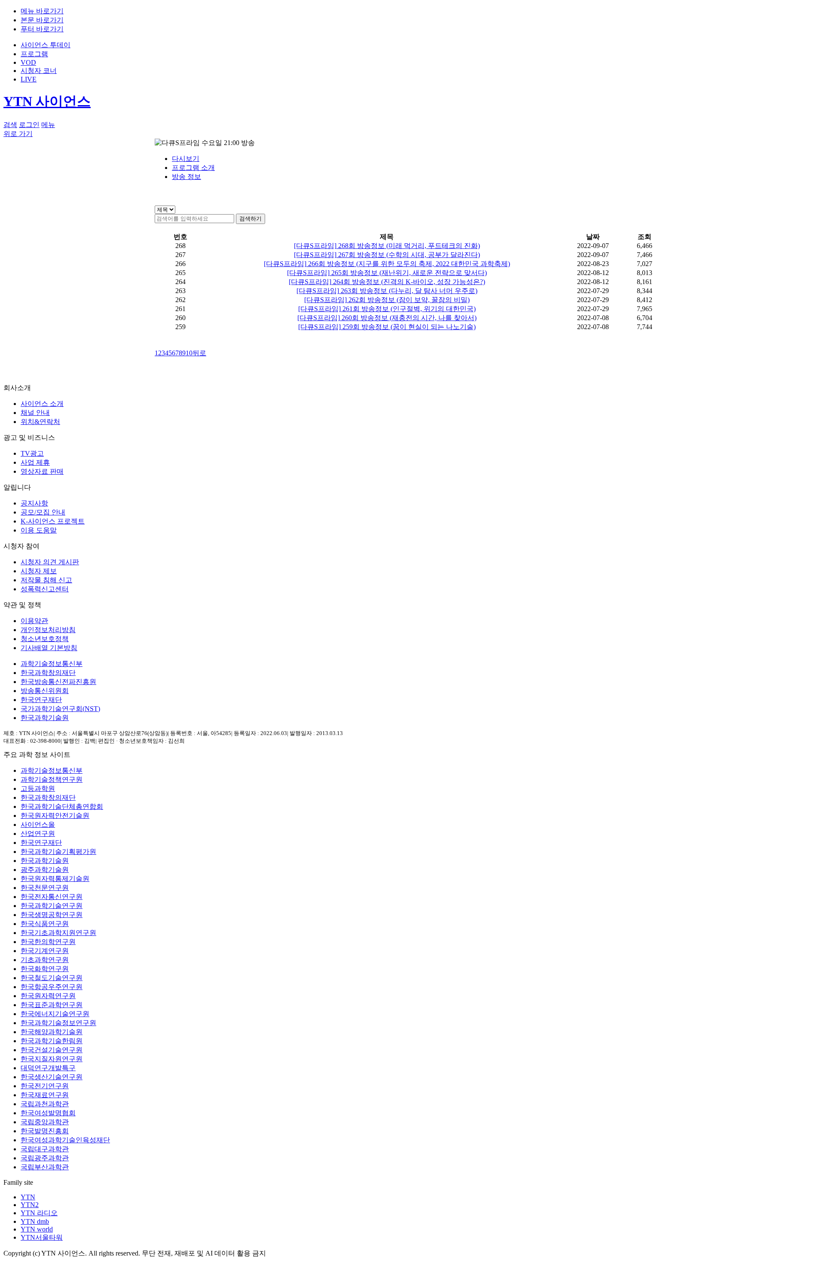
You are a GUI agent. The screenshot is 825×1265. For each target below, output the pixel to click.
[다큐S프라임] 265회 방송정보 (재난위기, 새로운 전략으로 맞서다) (387, 272)
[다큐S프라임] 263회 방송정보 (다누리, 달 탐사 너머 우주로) (386, 290)
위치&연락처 (40, 421)
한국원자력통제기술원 (55, 878)
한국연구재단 (41, 699)
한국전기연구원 (45, 1085)
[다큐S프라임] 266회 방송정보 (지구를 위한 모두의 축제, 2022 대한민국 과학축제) (387, 263)
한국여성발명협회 (48, 1113)
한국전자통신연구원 (51, 896)
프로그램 (34, 54)
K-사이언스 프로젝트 (53, 521)
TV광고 (32, 453)
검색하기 (250, 218)
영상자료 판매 (42, 471)
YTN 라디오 (39, 1213)
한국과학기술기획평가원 (58, 851)
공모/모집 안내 (43, 512)
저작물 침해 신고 (46, 580)
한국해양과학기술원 (51, 1031)
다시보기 (185, 158)
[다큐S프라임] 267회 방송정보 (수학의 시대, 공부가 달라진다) (387, 254)
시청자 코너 (39, 70)
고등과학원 (38, 788)
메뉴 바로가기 (42, 11)
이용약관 (34, 620)
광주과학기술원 (45, 869)
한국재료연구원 (45, 1095)
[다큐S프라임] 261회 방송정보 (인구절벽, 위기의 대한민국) (387, 308)
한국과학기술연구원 (51, 905)
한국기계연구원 (45, 950)
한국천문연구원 (45, 887)
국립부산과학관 (45, 1167)
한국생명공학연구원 (51, 914)
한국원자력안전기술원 (55, 815)
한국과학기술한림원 (51, 1040)
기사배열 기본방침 (49, 647)
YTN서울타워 (42, 1237)
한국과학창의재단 (48, 672)
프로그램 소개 (193, 167)
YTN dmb (35, 1221)
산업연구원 (38, 833)
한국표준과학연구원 (51, 1004)
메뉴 (48, 124)
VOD (28, 62)
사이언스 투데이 (45, 44)
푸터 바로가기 (42, 29)
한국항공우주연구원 (51, 986)
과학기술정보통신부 (51, 663)
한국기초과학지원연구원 (58, 932)
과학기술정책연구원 (51, 779)
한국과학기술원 (45, 717)
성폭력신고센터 (45, 589)
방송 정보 (186, 176)
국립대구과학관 (45, 1149)
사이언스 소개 (42, 403)
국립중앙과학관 (45, 1122)
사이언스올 (38, 824)
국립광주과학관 (45, 1158)
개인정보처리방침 (48, 629)
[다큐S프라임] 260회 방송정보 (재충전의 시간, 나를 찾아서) (387, 317)
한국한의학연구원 (48, 941)
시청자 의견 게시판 (50, 562)
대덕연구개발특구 (48, 1067)
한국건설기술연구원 (51, 1049)
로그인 (29, 124)
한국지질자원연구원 (51, 1058)
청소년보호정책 (45, 638)
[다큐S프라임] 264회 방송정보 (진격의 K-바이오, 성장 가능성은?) (387, 281)
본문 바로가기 (42, 20)
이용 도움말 (39, 530)
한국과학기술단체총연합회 (62, 806)
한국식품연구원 (45, 923)
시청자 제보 (39, 571)
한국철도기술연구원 (51, 977)
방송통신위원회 (45, 690)
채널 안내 (35, 412)
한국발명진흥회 (45, 1131)
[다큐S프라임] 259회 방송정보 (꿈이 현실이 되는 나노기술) (387, 326)
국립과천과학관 (45, 1104)
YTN (28, 1197)
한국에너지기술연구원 (55, 1013)
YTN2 (30, 1204)
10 (189, 353)
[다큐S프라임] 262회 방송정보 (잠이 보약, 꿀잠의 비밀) (387, 299)
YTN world (37, 1229)
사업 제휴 (35, 462)
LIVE (29, 79)
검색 (10, 124)
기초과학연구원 (45, 959)
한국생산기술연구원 (51, 1076)
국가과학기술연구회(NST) (60, 708)
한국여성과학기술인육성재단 (65, 1140)
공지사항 (34, 503)
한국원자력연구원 (48, 995)
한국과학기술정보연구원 (58, 1022)
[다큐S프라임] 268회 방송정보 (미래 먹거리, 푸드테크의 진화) (387, 245)
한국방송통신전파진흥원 (58, 681)
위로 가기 (18, 133)
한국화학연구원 (45, 968)
